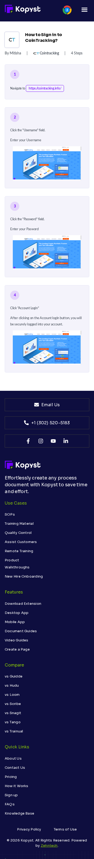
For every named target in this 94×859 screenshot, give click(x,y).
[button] (84, 10)
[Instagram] (40, 441)
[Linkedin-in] (65, 441)
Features (14, 592)
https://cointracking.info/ (45, 88)
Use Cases (16, 503)
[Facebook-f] (28, 441)
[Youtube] (53, 441)
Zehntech (49, 845)
